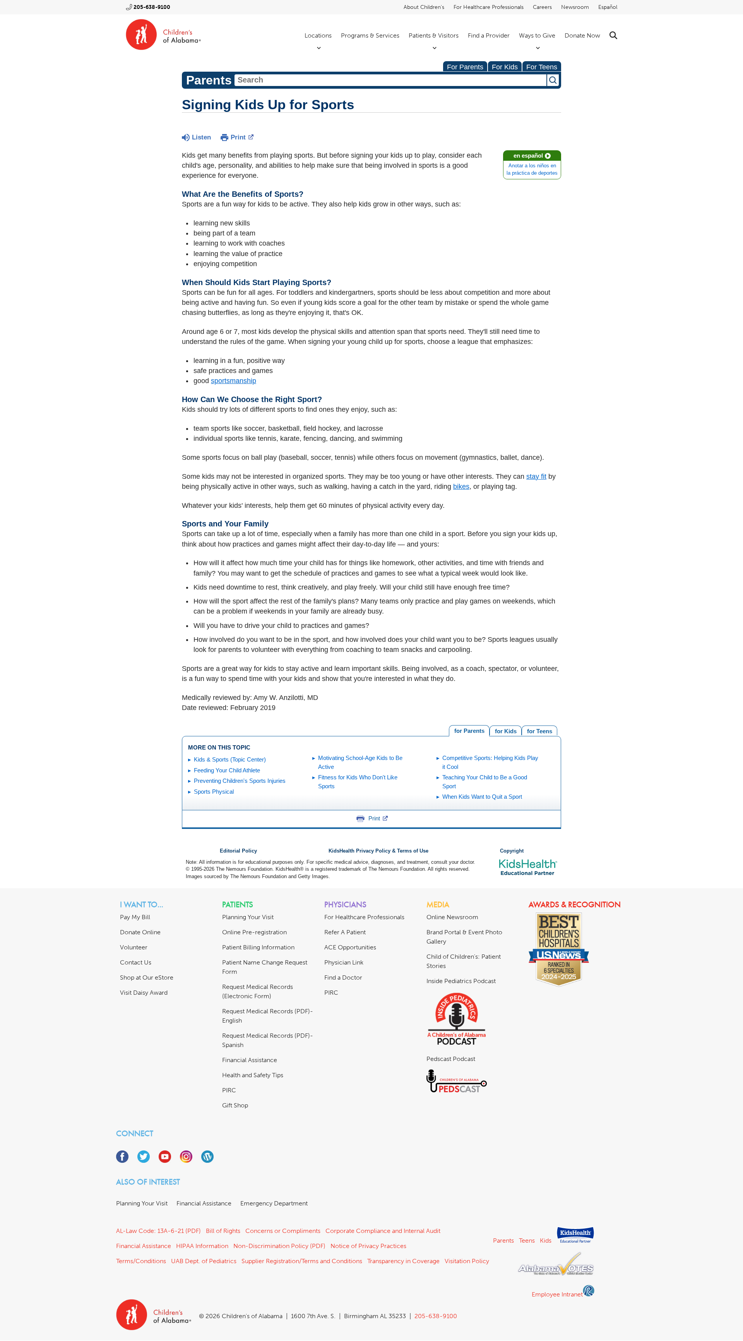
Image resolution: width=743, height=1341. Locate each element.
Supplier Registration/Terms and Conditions (301, 1261)
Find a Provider (489, 35)
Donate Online (140, 932)
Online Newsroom (452, 917)
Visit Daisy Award (144, 992)
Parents (503, 1240)
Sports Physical (214, 791)
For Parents (465, 67)
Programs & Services (370, 35)
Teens (527, 1240)
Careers (542, 7)
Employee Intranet (557, 1294)
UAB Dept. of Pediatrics (203, 1261)
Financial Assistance (249, 1060)
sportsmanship (233, 381)
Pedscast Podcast (450, 1058)
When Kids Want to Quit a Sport (482, 796)
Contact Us (135, 962)
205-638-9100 (152, 7)
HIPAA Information (202, 1246)
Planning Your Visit (248, 917)
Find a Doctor (343, 977)
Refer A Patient (345, 932)
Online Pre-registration (254, 932)
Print (238, 137)
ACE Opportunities (350, 947)
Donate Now (582, 35)
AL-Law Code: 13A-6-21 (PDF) (158, 1230)
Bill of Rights (223, 1230)
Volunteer (133, 947)
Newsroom (575, 7)
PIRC (229, 1090)
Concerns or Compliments (282, 1230)
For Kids (505, 67)
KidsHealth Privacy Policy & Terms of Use (378, 851)
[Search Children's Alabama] (613, 35)
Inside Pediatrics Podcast (461, 981)
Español (607, 7)
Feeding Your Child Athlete (227, 770)
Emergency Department (274, 1203)
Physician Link (343, 962)
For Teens (541, 67)
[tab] (539, 730)
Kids (545, 1240)
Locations (318, 35)
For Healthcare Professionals (489, 7)
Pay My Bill (135, 917)
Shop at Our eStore (146, 977)
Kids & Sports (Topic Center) (230, 759)
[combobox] (390, 80)
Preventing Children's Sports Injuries (240, 780)
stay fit (536, 476)
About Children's (424, 7)
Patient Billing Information (258, 947)
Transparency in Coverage (403, 1261)
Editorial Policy (238, 851)
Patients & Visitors (434, 35)
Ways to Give (537, 35)
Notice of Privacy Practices (368, 1246)
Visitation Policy (467, 1261)
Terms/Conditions (141, 1261)
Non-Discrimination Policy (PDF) (279, 1246)
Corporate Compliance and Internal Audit (382, 1230)
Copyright (512, 851)
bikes (461, 486)
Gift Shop (235, 1105)
